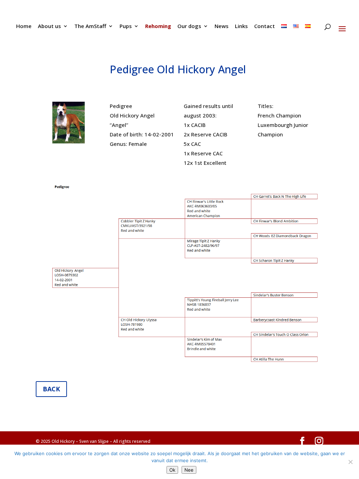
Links (241, 26)
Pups (126, 26)
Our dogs (189, 26)
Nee (189, 470)
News (222, 26)
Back (51, 389)
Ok (172, 470)
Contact (264, 26)
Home (24, 26)
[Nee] (350, 461)
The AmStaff (90, 26)
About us (49, 26)
